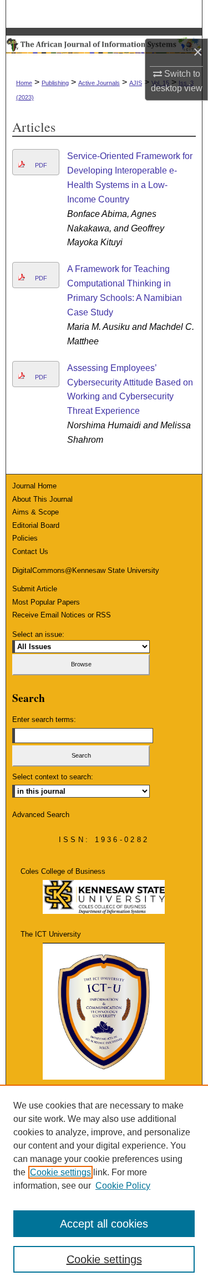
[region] (104, 1185)
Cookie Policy (122, 1185)
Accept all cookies (104, 1224)
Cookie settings (60, 1172)
